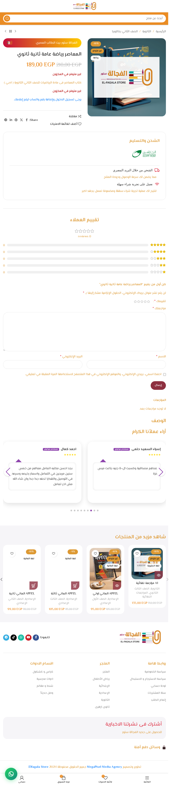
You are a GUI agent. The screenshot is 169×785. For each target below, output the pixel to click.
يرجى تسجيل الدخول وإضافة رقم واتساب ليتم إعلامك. (47, 99)
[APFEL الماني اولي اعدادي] (105, 569)
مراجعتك (159, 308)
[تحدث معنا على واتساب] (11, 774)
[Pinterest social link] (16, 120)
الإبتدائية (104, 686)
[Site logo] (84, 6)
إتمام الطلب (158, 700)
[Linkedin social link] (10, 120)
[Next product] (5, 31)
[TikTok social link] (14, 637)
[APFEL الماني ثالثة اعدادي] (63, 569)
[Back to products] (10, 31)
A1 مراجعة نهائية (147, 583)
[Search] (7, 18)
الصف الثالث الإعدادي (59, 601)
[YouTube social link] (28, 637)
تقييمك (160, 301)
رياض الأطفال (101, 679)
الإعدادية (113, 599)
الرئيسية (161, 31)
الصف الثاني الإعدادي (17, 601)
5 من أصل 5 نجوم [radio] (135, 301)
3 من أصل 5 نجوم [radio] (141, 301)
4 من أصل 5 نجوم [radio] (138, 301)
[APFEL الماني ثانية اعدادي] (22, 569)
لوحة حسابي (158, 686)
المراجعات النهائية (144, 594)
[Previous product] (15, 31)
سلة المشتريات (157, 693)
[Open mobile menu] (164, 6)
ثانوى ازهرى (102, 707)
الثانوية (146, 31)
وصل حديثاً (46, 693)
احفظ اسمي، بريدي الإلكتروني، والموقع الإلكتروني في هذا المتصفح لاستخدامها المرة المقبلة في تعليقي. (93, 374)
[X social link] (21, 120)
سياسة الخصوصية (155, 672)
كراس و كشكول (43, 672)
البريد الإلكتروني (71, 356)
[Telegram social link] (5, 120)
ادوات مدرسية (45, 679)
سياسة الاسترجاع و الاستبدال (148, 679)
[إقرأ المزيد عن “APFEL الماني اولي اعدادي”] (117, 585)
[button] (98, 510)
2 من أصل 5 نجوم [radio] (145, 301)
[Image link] (140, 637)
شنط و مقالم (45, 686)
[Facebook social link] (26, 120)
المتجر (106, 672)
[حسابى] (5, 6)
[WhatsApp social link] (21, 637)
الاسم (161, 356)
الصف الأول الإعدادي (101, 601)
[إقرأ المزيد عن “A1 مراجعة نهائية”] (159, 575)
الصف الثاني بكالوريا (125, 31)
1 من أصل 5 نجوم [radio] (148, 301)
